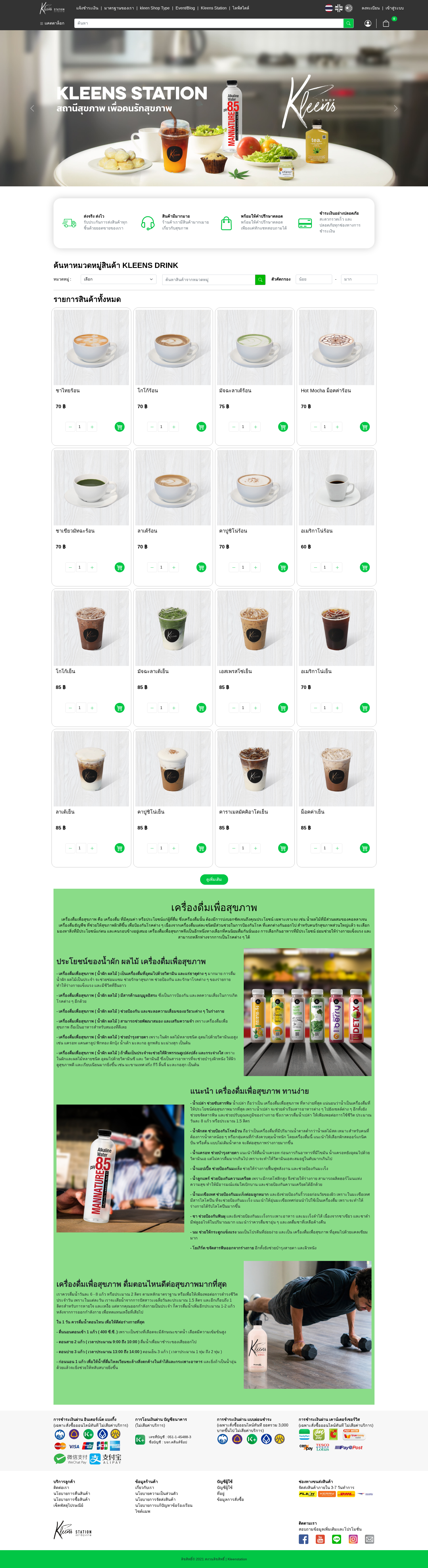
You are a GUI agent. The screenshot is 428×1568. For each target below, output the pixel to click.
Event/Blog (185, 8)
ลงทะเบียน (371, 8)
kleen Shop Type (155, 8)
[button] (35, 23)
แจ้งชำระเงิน (87, 8)
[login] (368, 23)
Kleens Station (214, 8)
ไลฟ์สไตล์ (241, 8)
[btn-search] (348, 23)
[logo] (51, 8)
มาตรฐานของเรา (119, 8)
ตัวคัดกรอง (281, 279)
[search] (260, 280)
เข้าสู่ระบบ (395, 8)
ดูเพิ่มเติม (214, 879)
